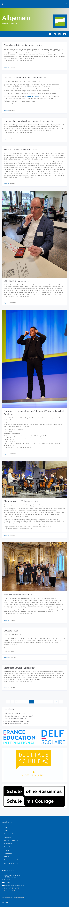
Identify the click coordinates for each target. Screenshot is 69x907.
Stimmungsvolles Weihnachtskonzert (21, 501)
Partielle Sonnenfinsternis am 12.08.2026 (16, 723)
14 (41, 701)
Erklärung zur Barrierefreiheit (12, 860)
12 (31, 701)
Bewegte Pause (11, 630)
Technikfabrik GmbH (18, 897)
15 (46, 701)
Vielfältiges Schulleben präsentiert (19, 668)
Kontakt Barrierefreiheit (11, 863)
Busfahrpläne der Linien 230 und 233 (15, 713)
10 (21, 701)
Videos (6, 850)
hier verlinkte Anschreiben (31, 96)
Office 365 (7, 837)
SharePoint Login (9, 853)
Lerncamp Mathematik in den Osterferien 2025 (25, 77)
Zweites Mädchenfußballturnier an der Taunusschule (28, 121)
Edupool (6, 857)
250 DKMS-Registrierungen (16, 281)
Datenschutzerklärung (11, 840)
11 (26, 701)
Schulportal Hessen (10, 834)
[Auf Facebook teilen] (49, 34)
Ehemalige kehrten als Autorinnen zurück (23, 45)
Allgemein (6, 67)
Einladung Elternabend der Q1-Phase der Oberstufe (19, 716)
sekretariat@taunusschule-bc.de (14, 885)
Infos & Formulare (9, 847)
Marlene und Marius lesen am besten (21, 149)
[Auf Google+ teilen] (59, 34)
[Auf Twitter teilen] (54, 34)
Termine (6, 830)
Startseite (6, 23)
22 (56, 701)
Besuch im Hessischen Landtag (18, 594)
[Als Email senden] (64, 34)
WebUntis (7, 827)
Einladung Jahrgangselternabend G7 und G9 (17, 721)
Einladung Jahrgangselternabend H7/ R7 (16, 718)
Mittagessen (8, 844)
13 (36, 701)
